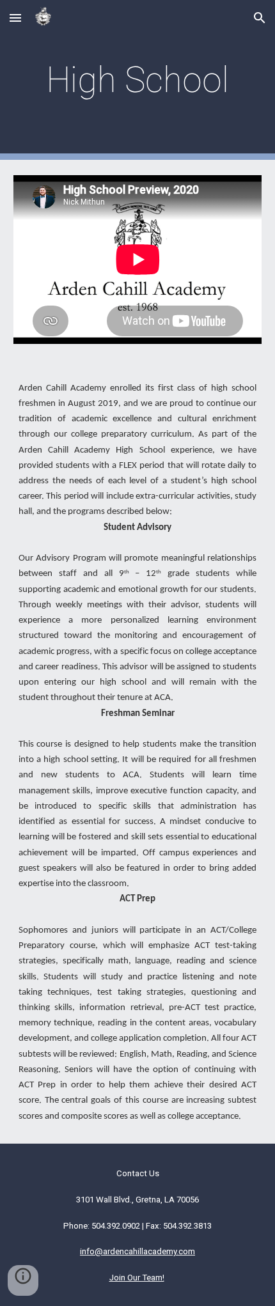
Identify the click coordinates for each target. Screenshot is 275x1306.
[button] (15, 17)
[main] (137, 80)
